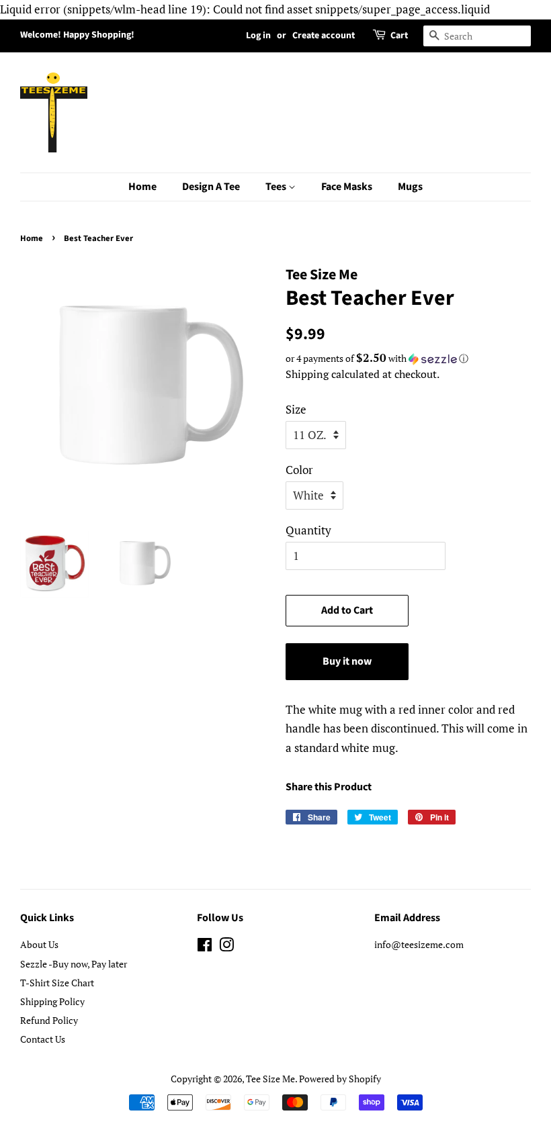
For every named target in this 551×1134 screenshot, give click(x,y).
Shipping (307, 374)
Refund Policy (49, 1020)
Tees (276, 186)
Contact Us (42, 1039)
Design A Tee (211, 186)
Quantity (308, 530)
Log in (258, 35)
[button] (408, 358)
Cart (399, 35)
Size (296, 409)
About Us (39, 944)
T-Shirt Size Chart (57, 982)
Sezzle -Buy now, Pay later (73, 963)
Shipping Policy (52, 1001)
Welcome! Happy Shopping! (77, 35)
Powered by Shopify (340, 1078)
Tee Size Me (270, 1078)
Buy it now (347, 661)
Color (299, 469)
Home (142, 186)
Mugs (410, 186)
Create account (323, 35)
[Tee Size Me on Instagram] (226, 947)
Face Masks (346, 186)
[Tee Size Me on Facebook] (204, 947)
